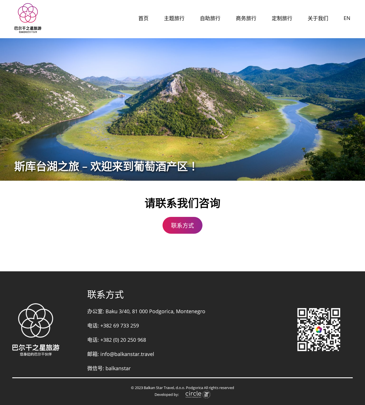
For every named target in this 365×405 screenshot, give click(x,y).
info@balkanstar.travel (127, 354)
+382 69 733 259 (119, 325)
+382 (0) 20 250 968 (123, 339)
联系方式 (182, 225)
